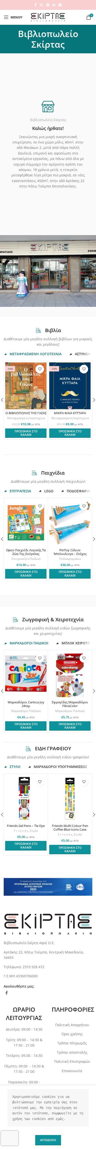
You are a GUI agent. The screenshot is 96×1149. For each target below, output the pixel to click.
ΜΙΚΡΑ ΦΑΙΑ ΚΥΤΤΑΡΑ (70, 413)
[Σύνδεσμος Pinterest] (48, 5)
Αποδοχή (48, 1140)
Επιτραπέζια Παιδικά (26, 559)
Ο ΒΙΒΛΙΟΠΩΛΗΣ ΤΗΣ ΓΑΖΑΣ (26, 413)
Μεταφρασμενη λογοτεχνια (26, 418)
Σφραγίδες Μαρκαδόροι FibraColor (70, 704)
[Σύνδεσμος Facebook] (35, 5)
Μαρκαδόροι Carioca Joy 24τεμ (26, 704)
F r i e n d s (21, 831)
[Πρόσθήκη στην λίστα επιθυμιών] (39, 369)
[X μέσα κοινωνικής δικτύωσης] (41, 5)
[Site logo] (48, 16)
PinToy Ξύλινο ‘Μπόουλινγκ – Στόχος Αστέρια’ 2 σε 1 (70, 554)
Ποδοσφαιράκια (70, 559)
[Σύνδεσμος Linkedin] (54, 5)
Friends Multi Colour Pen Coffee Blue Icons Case (70, 828)
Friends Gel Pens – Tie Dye (26, 826)
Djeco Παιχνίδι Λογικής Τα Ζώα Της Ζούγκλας (26, 552)
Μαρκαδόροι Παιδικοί (26, 711)
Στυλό (34, 831)
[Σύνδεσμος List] (48, 955)
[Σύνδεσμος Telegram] (60, 5)
